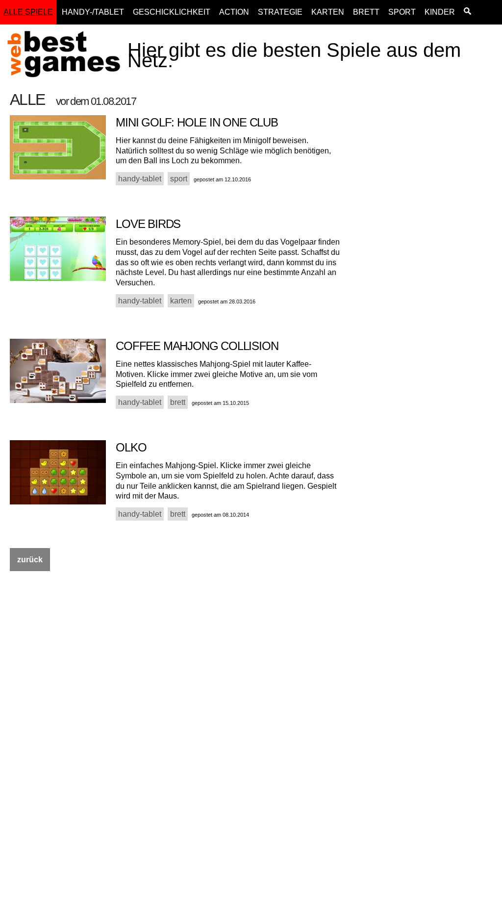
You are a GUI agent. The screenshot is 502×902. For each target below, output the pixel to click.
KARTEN (327, 12)
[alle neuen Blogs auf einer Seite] (467, 12)
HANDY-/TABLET (93, 12)
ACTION (234, 12)
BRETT (366, 12)
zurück (30, 559)
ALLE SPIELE (28, 12)
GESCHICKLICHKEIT (171, 12)
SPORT (402, 12)
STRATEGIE (280, 12)
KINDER (440, 12)
